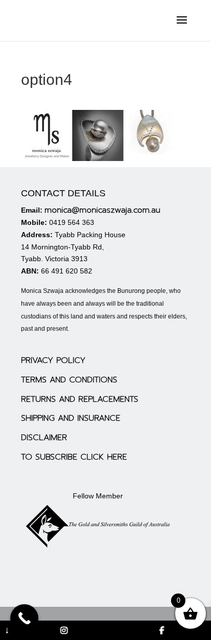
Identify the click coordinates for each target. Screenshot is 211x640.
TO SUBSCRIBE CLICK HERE (74, 457)
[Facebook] (162, 630)
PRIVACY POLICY (53, 360)
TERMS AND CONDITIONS (69, 380)
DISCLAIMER (44, 437)
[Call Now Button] (24, 618)
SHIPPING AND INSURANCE (70, 418)
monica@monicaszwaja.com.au (102, 210)
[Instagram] (64, 630)
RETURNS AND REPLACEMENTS (79, 399)
